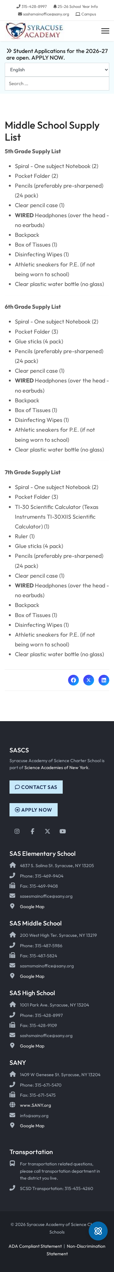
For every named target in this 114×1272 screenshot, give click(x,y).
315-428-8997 (34, 6)
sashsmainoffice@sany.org (46, 13)
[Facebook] (73, 680)
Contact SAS (38, 787)
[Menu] (105, 31)
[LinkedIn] (103, 680)
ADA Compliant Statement (35, 1246)
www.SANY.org (35, 1105)
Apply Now (36, 810)
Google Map (32, 906)
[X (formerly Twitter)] (88, 680)
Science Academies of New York (56, 767)
